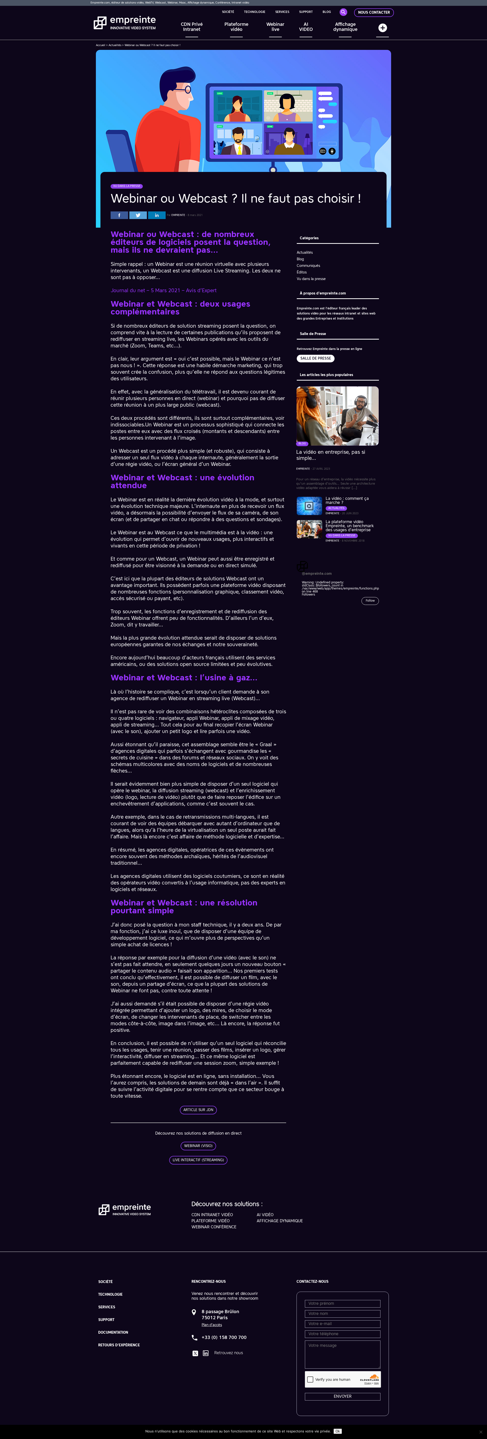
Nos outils (382, 30)
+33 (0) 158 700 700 (224, 1337)
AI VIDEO (306, 27)
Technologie (254, 12)
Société (228, 12)
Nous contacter (374, 12)
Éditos (302, 272)
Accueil (100, 45)
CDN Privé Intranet (192, 27)
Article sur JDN (198, 1110)
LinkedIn (157, 215)
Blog (327, 12)
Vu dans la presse (311, 279)
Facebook (119, 215)
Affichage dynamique (345, 27)
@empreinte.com (317, 574)
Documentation (113, 1332)
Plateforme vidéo (236, 27)
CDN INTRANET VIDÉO (212, 1215)
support (306, 12)
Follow (370, 600)
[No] (480, 1431)
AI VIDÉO (265, 1215)
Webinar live (275, 27)
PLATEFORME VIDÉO (211, 1221)
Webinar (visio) (198, 1146)
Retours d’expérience (119, 1345)
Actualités (115, 45)
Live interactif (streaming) (198, 1160)
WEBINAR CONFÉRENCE (214, 1227)
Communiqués (308, 266)
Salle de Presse (315, 358)
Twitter (138, 215)
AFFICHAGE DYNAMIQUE (280, 1221)
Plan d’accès (212, 1325)
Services (282, 12)
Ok (338, 1431)
